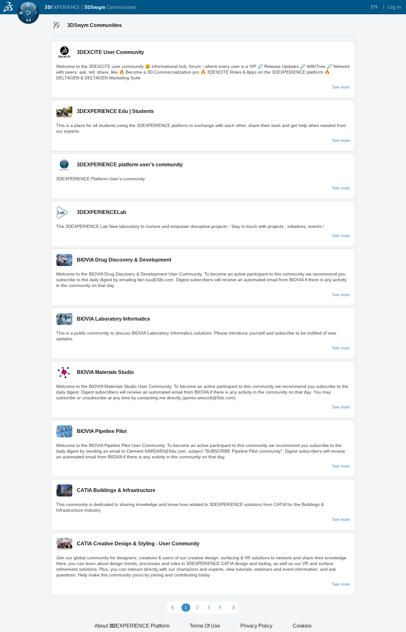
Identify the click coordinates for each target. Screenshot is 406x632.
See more (341, 87)
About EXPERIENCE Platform (132, 626)
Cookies (302, 626)
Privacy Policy (256, 626)
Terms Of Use (205, 626)
